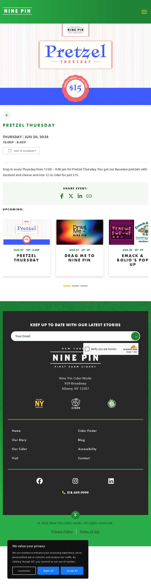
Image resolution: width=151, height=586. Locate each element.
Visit (15, 458)
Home (16, 431)
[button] (67, 285)
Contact (84, 458)
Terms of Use (90, 531)
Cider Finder (87, 431)
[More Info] (26, 248)
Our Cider (19, 449)
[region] (47, 559)
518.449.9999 (78, 493)
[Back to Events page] (7, 118)
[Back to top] (75, 515)
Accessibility (87, 449)
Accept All (72, 570)
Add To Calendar (24, 151)
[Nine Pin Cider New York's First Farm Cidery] (17, 13)
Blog (81, 440)
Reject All (48, 570)
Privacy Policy (62, 531)
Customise (24, 570)
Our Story (19, 440)
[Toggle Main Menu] (144, 12)
